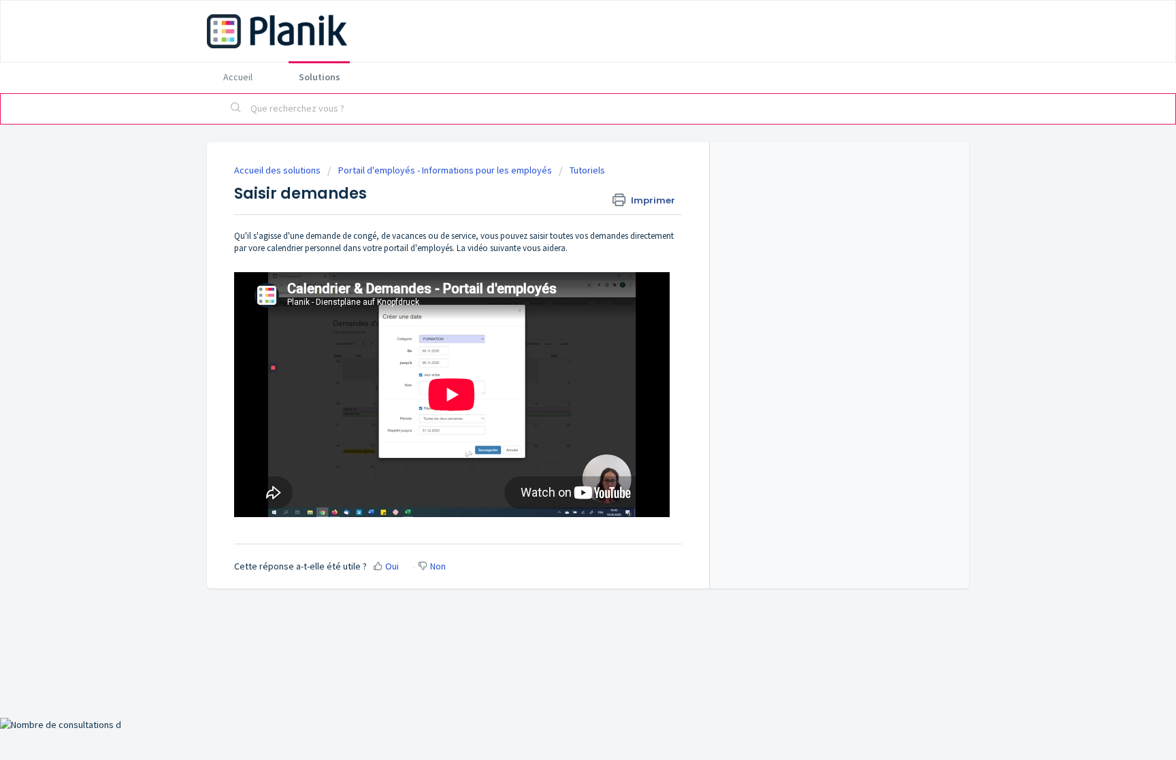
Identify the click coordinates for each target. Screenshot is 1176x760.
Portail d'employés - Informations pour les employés (445, 170)
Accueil (237, 77)
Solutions (319, 77)
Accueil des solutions (278, 170)
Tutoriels (587, 170)
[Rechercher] (236, 108)
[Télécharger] (563, 201)
